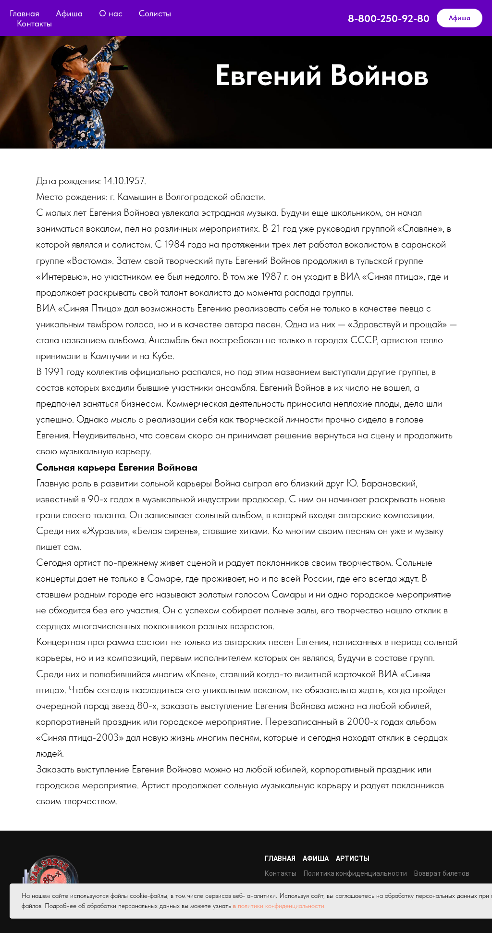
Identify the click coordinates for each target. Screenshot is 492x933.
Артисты (352, 858)
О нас (111, 13)
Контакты (34, 23)
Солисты (155, 13)
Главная (24, 13)
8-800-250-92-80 (389, 18)
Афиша (69, 13)
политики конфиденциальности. (282, 905)
